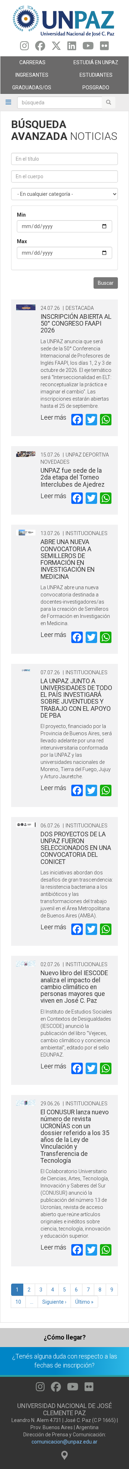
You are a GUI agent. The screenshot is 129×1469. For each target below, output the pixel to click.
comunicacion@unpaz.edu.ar (64, 1442)
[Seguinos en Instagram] (24, 48)
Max (22, 241)
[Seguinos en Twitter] (56, 48)
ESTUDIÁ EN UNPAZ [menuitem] (91, 64)
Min (21, 215)
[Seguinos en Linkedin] (71, 48)
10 (20, 1302)
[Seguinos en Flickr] (104, 48)
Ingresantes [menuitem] (24, 76)
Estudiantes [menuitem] (88, 76)
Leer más (53, 417)
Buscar (106, 283)
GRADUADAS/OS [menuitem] (25, 89)
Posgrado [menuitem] (86, 89)
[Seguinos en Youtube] (88, 48)
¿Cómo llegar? (65, 1337)
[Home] (64, 20)
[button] (25, 307)
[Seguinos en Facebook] (40, 48)
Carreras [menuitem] (23, 64)
